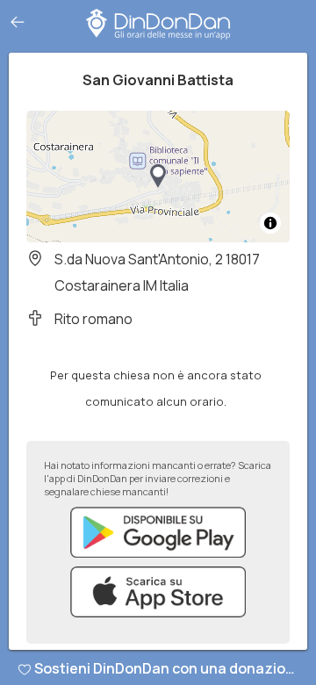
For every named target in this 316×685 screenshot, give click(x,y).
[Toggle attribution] (270, 223)
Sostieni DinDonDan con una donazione (168, 668)
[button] (158, 176)
